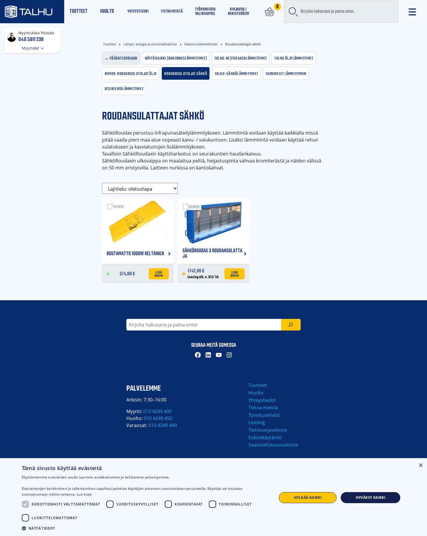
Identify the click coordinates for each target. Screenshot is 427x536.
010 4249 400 (157, 411)
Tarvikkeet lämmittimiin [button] (285, 73)
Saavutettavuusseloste (273, 445)
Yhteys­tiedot (138, 11)
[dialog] (213, 497)
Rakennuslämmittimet (201, 44)
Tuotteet (78, 11)
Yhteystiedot (262, 400)
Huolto (107, 11)
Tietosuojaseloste (267, 430)
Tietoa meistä (172, 11)
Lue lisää (84, 494)
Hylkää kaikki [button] (308, 497)
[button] (145, 528)
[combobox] (341, 11)
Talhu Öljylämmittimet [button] (293, 58)
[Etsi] (291, 324)
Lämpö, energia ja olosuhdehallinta (150, 44)
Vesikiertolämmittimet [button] (124, 88)
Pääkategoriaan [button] (123, 58)
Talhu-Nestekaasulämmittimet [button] (240, 58)
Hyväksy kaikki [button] (371, 497)
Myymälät (31, 48)
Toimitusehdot (264, 415)
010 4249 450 (158, 418)
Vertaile (118, 206)
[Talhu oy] (32, 11)
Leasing (256, 422)
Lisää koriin (159, 274)
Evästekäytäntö (265, 437)
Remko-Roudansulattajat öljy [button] (131, 73)
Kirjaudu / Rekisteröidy (238, 11)
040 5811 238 (31, 39)
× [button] (420, 465)
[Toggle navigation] (413, 11)
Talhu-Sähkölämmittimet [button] (236, 73)
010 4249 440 (162, 425)
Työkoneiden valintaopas (205, 11)
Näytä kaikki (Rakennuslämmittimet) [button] (176, 58)
